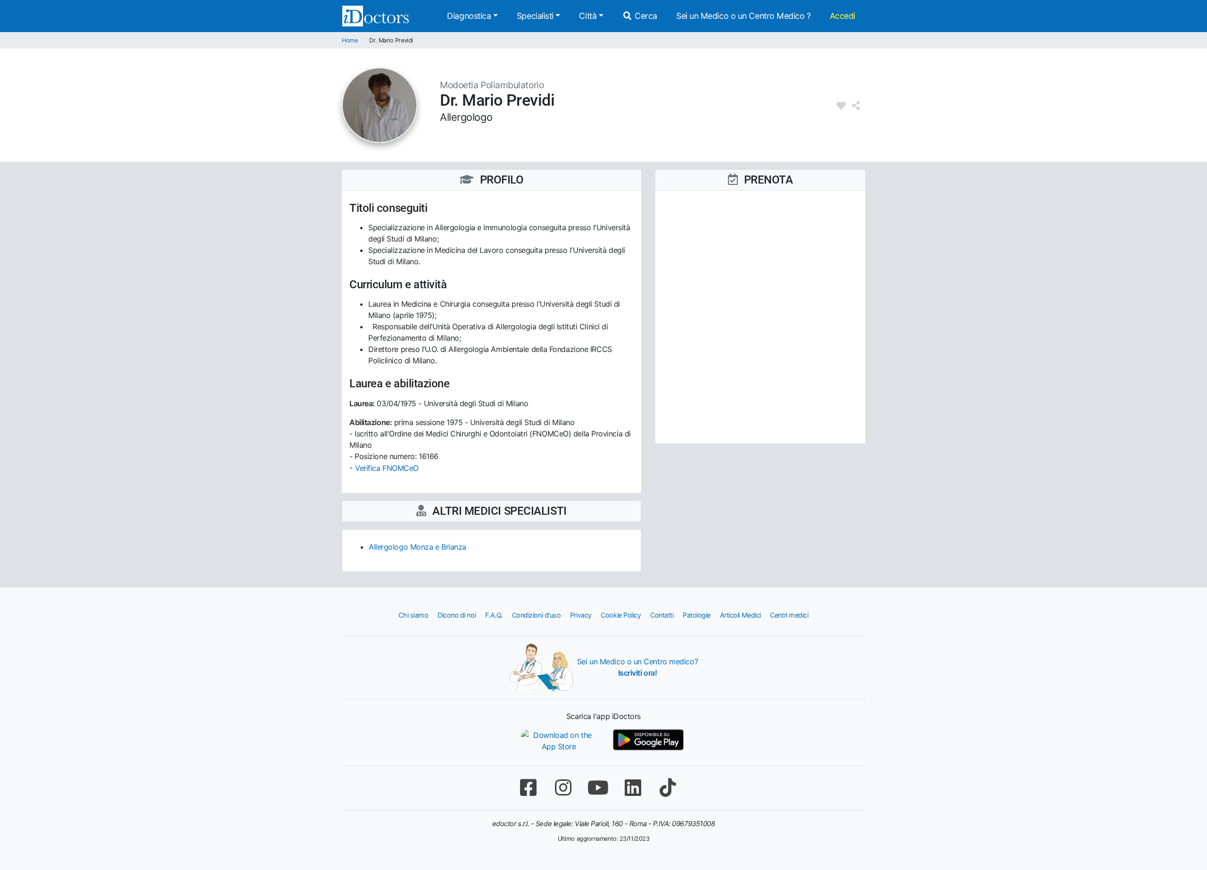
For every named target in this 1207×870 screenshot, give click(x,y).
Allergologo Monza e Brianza (417, 547)
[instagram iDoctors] (563, 787)
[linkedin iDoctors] (633, 787)
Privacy (581, 615)
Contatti (661, 615)
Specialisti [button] (535, 16)
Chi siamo (413, 615)
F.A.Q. (494, 615)
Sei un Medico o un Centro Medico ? (743, 16)
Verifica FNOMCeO (387, 468)
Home (349, 40)
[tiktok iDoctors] (667, 787)
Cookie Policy (621, 615)
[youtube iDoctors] (598, 787)
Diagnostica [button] (469, 16)
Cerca (645, 16)
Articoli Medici (740, 615)
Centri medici (789, 615)
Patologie (697, 615)
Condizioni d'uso (536, 615)
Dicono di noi (457, 615)
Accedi (842, 16)
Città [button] (587, 16)
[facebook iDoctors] (528, 787)
